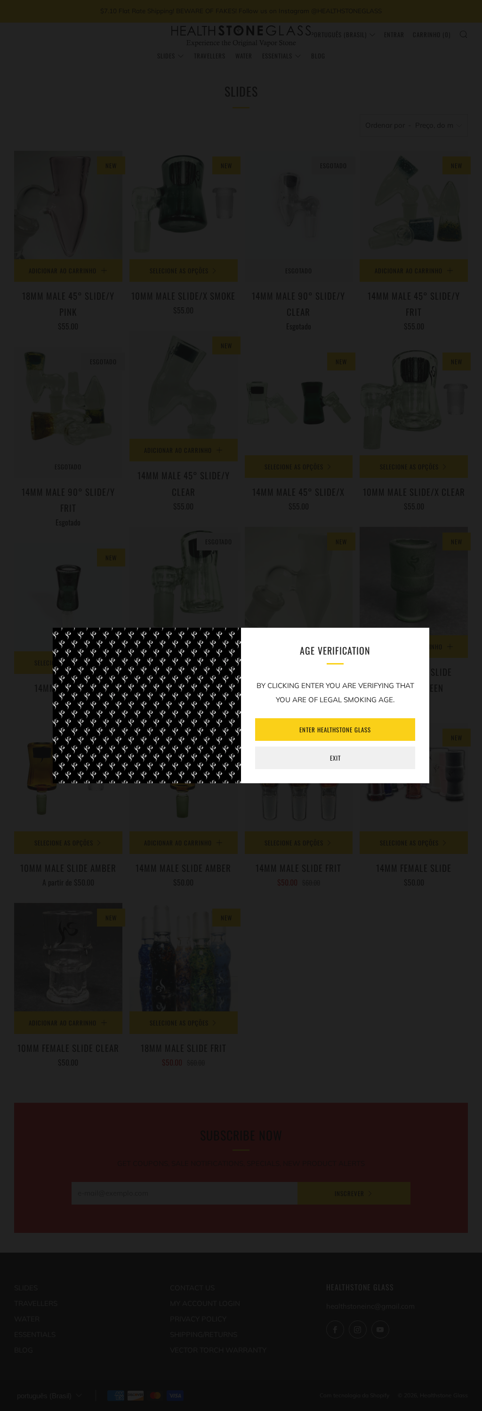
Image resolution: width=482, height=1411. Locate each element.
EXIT (335, 758)
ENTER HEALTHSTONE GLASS (335, 729)
